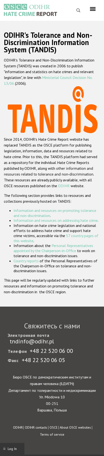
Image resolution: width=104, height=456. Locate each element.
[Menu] (92, 9)
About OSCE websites (75, 427)
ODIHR (64, 185)
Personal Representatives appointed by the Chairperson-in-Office (53, 248)
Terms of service (52, 434)
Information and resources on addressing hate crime (56, 220)
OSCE (54, 427)
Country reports (26, 260)
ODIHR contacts (36, 427)
